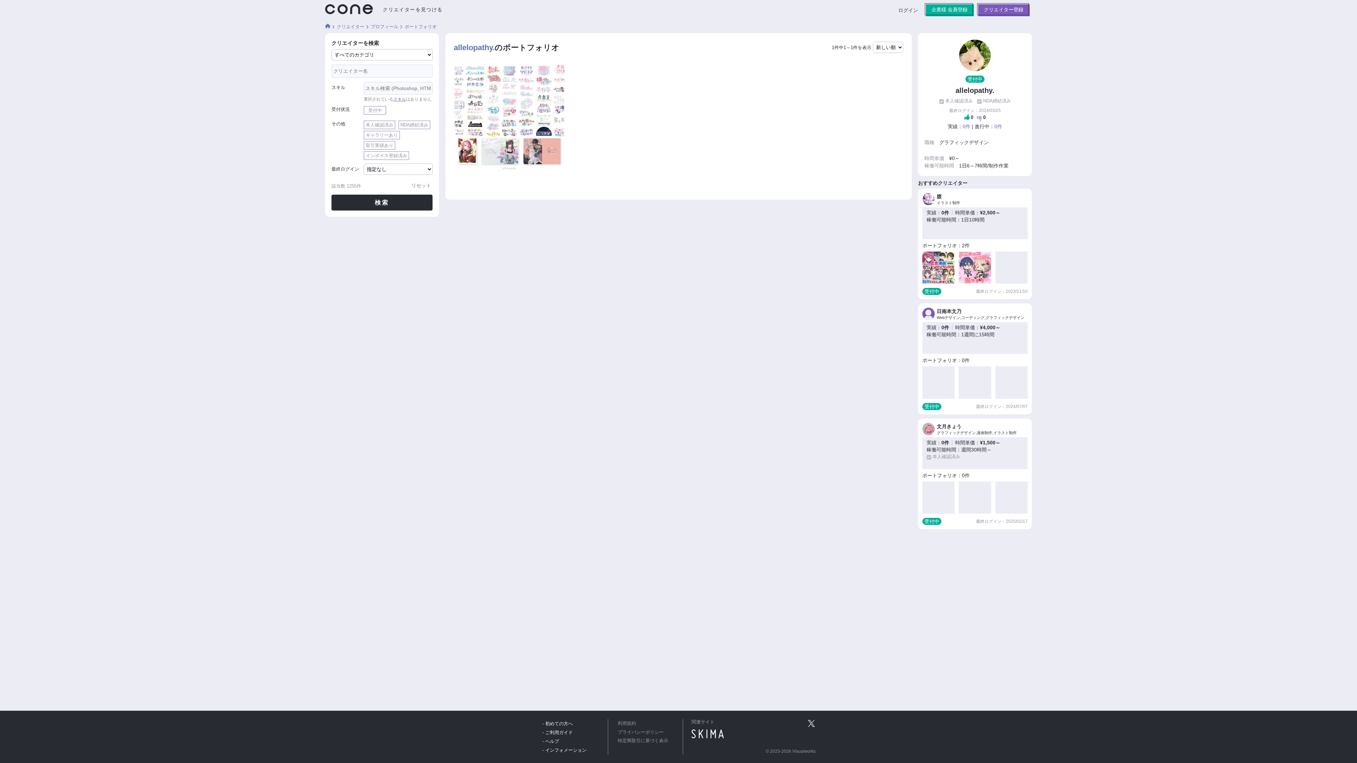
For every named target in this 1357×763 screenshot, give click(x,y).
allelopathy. (474, 48)
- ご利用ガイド (557, 732)
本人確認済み (379, 125)
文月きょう (949, 426)
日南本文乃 (949, 311)
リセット (421, 185)
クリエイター (350, 26)
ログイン (908, 10)
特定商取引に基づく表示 (643, 740)
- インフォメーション (564, 750)
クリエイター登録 (1003, 9)
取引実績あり (379, 145)
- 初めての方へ (557, 723)
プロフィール (384, 26)
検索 (382, 202)
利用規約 (627, 723)
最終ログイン (345, 169)
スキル (338, 87)
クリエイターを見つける (412, 9)
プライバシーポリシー (641, 732)
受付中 (375, 110)
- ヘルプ (550, 741)
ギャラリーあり (382, 135)
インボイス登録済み (386, 155)
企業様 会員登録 (950, 9)
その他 (338, 123)
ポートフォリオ (421, 26)
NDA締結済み (414, 125)
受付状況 (340, 109)
